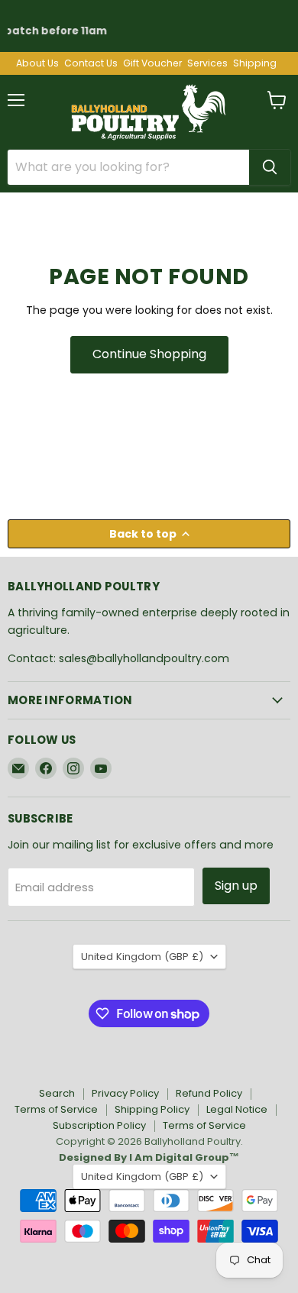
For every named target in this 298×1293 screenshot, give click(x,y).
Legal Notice (236, 1109)
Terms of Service (56, 1109)
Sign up (236, 885)
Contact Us (91, 63)
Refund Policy (209, 1093)
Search (57, 1093)
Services (207, 63)
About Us (37, 63)
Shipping (255, 63)
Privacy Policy (125, 1093)
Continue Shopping (149, 354)
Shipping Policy (152, 1109)
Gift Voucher (152, 63)
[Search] (269, 167)
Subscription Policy (99, 1125)
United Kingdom (142, 956)
